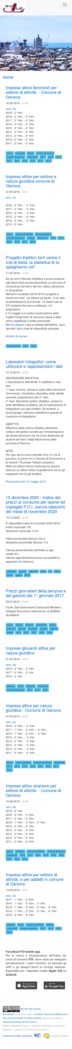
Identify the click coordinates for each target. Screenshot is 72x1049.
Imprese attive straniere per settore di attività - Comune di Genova (33, 790)
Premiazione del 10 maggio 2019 (26, 481)
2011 (43, 156)
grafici (19, 575)
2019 (48, 160)
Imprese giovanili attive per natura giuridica (30, 650)
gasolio (19, 624)
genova (22, 571)
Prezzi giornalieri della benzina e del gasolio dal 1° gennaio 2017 (36, 593)
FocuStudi (8, 1014)
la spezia (32, 628)
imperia (53, 628)
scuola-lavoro (13, 345)
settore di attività (45, 153)
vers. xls (11, 109)
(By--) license (30, 1008)
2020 (27, 575)
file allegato (17, 324)
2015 (17, 160)
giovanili (30, 686)
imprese (11, 686)
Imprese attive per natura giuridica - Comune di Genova (33, 707)
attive (9, 153)
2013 (58, 156)
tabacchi (33, 571)
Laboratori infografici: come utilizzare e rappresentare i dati (34, 363)
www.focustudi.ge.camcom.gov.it (19, 1021)
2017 (32, 160)
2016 (24, 160)
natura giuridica (43, 234)
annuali (30, 237)
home (8, 77)
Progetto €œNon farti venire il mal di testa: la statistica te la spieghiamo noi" (33, 261)
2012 (50, 156)
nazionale (11, 571)
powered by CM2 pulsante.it (18, 1036)
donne (30, 153)
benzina (29, 624)
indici (57, 571)
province (11, 628)
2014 (9, 160)
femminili (20, 153)
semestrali (42, 237)
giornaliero (41, 624)
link (17, 554)
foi (50, 571)
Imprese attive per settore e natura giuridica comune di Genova (31, 180)
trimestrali (32, 156)
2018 (40, 160)
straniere (20, 851)
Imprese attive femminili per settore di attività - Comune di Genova (33, 92)
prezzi (9, 575)
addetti (49, 924)
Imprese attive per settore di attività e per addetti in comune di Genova (35, 879)
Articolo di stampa (16, 336)
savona (43, 628)
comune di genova (15, 156)
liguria (53, 624)
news (33, 345)
